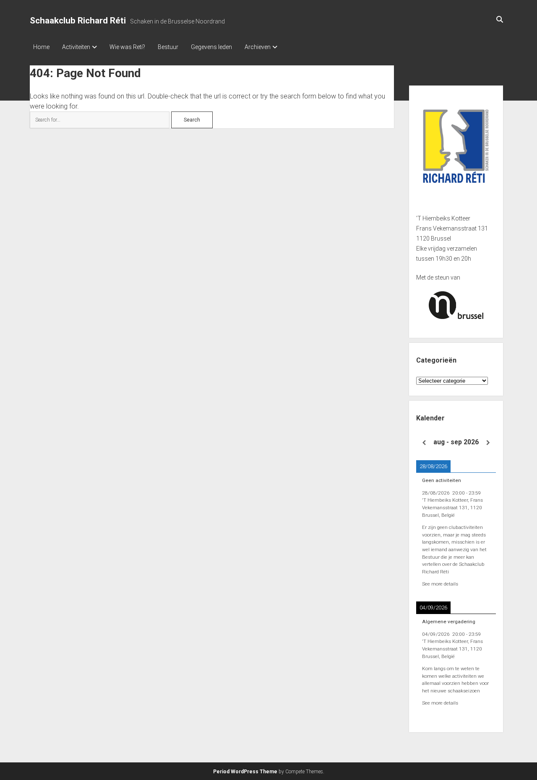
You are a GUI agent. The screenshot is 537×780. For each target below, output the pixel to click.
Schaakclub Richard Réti (78, 21)
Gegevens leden (211, 47)
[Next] (488, 443)
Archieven (258, 47)
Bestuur (168, 47)
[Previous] (424, 443)
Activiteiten (76, 47)
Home (41, 47)
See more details (440, 584)
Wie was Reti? (127, 47)
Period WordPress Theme (245, 772)
